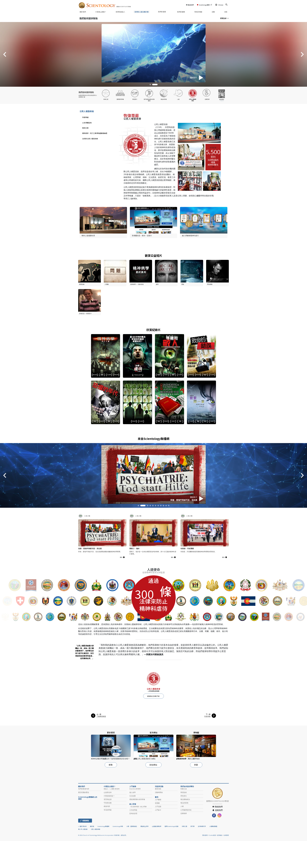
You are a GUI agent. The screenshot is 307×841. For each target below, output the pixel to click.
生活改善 (132, 796)
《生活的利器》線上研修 (138, 806)
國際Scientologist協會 (171, 826)
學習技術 (183, 792)
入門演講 (158, 806)
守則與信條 (108, 803)
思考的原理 (133, 813)
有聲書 (157, 803)
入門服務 (132, 786)
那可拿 (193, 826)
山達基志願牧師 (156, 826)
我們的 (120, 12)
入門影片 (158, 810)
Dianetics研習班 (135, 789)
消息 (225, 12)
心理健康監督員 (185, 810)
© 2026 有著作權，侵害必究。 (102, 835)
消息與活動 (159, 786)
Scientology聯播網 (103, 826)
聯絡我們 (191, 5)
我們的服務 (181, 12)
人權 (182, 806)
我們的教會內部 (83, 789)
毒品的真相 (184, 803)
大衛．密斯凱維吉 (131, 826)
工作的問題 (133, 810)
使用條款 (219, 835)
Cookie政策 (212, 835)
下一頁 (208, 714)
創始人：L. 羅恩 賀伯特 (112, 789)
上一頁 (99, 714)
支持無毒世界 (202, 826)
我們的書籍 (162, 12)
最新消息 (158, 789)
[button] (152, 84)
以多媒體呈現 (87, 123)
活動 (213, 12)
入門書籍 (158, 799)
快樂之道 (183, 789)
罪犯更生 (183, 796)
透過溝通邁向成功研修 (137, 799)
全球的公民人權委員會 (90, 138)
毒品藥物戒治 (185, 799)
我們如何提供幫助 (88, 18)
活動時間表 (159, 792)
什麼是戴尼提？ (109, 796)
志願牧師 (183, 813)
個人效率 (132, 792)
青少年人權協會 (82, 829)
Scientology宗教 (118, 826)
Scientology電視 (204, 5)
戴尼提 (92, 826)
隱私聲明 (205, 835)
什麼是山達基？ (100, 12)
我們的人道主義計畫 (142, 12)
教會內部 (107, 806)
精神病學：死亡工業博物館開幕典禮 (94, 133)
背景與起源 (108, 799)
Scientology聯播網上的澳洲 (87, 798)
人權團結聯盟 (101, 716)
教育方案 (85, 128)
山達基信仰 (108, 792)
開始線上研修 (144, 826)
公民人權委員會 (87, 111)
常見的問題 (198, 12)
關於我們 (83, 12)
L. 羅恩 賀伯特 (82, 826)
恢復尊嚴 (85, 117)
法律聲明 (226, 835)
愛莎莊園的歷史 (83, 792)
